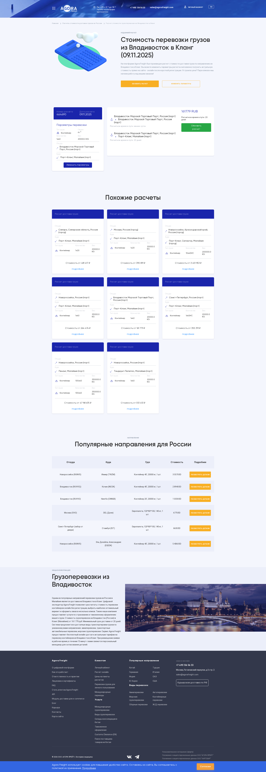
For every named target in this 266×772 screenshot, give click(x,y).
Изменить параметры (181, 84)
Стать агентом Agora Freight (65, 690)
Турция (156, 668)
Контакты (56, 712)
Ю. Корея (133, 681)
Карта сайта (57, 716)
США (155, 681)
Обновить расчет (140, 84)
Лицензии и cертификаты (64, 681)
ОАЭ (155, 676)
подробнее (78, 269)
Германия (133, 672)
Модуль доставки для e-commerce (68, 699)
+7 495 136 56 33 (137, 8)
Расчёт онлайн (102, 672)
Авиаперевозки (136, 692)
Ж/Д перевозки (160, 704)
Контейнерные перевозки (159, 698)
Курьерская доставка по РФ (192, 683)
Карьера (56, 707)
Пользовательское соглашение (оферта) (177, 752)
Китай (132, 668)
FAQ (53, 685)
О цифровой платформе (63, 668)
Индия (132, 676)
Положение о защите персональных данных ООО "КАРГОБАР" (186, 759)
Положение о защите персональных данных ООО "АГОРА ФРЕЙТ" (187, 755)
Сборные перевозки (138, 704)
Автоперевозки (160, 692)
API (53, 694)
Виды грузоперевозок (105, 714)
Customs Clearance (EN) (106, 734)
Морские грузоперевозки (136, 698)
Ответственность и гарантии (65, 676)
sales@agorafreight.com (161, 7)
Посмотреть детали (200, 475)
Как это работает (60, 672)
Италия (156, 672)
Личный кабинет (195, 7)
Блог (54, 703)
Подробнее (89, 768)
